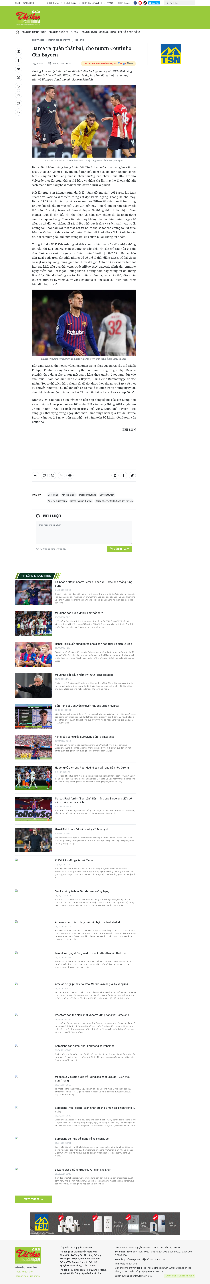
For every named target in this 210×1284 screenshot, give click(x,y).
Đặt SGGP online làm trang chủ (180, 1276)
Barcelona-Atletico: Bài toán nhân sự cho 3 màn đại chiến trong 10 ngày (95, 1109)
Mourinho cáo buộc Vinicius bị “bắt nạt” (79, 613)
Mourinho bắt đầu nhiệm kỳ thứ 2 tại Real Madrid (84, 674)
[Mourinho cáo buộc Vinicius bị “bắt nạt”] (33, 623)
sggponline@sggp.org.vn (28, 1276)
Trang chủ (17, 32)
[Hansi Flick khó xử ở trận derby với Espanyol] (33, 840)
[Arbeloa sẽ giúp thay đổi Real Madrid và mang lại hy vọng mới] (33, 994)
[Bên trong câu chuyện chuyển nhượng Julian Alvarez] (33, 716)
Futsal (75, 32)
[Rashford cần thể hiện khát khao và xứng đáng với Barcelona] (33, 1025)
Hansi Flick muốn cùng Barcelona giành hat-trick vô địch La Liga (93, 643)
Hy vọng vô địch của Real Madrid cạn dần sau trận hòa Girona (92, 767)
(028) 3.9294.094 (24, 1271)
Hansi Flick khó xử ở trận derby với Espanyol (81, 829)
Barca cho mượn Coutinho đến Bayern (114, 501)
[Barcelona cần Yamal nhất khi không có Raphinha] (33, 1056)
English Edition (70, 3)
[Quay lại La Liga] (18, 112)
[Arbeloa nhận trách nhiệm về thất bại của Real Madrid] (33, 932)
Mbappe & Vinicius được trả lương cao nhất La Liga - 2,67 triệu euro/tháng (92, 1078)
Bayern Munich (107, 494)
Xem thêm (31, 1199)
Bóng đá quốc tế (58, 32)
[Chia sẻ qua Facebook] (18, 60)
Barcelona (53, 494)
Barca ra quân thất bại (81, 501)
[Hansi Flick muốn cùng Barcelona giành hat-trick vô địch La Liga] (33, 654)
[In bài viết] (18, 86)
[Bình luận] (18, 103)
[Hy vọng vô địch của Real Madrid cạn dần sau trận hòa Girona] (33, 778)
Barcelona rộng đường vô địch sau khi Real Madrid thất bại (90, 953)
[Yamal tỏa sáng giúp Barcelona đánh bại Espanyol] (33, 747)
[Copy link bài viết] (18, 94)
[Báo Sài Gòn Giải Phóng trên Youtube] (140, 3)
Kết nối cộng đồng (129, 32)
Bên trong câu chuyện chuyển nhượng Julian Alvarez (87, 705)
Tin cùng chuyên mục (36, 575)
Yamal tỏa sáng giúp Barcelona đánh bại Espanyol (85, 736)
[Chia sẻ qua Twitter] (18, 68)
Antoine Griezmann (57, 501)
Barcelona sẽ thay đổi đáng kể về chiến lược (82, 1138)
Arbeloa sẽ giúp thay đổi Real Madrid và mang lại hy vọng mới (92, 984)
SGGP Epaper (124, 3)
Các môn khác (107, 32)
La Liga (79, 40)
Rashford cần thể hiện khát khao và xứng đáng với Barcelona (92, 1015)
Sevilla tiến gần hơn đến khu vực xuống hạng (82, 891)
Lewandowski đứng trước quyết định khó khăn (83, 1169)
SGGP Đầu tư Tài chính (92, 3)
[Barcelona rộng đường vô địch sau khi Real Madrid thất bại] (33, 963)
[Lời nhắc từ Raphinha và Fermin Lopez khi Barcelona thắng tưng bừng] (33, 592)
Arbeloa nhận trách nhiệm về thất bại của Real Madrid (87, 922)
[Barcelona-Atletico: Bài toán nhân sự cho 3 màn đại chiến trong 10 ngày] (33, 1118)
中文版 (110, 3)
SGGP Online (53, 3)
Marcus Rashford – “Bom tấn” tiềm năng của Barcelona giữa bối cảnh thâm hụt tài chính (93, 800)
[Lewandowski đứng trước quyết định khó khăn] (33, 1180)
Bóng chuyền (89, 32)
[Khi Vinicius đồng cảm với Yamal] (33, 871)
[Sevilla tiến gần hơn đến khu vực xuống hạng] (33, 901)
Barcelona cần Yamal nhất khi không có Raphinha (85, 1046)
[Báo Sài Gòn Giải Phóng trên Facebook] (135, 3)
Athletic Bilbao (69, 494)
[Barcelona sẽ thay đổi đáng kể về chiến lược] (33, 1149)
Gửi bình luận (121, 548)
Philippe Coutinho (87, 494)
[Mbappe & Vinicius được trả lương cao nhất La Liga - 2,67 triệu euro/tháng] (33, 1087)
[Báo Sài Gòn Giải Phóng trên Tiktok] (145, 3)
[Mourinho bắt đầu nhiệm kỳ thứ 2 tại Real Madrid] (33, 685)
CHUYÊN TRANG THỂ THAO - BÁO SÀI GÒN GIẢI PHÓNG (28, 17)
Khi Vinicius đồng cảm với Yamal (74, 860)
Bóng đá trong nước (34, 32)
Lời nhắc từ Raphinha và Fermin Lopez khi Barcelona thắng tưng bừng (93, 583)
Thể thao (38, 40)
